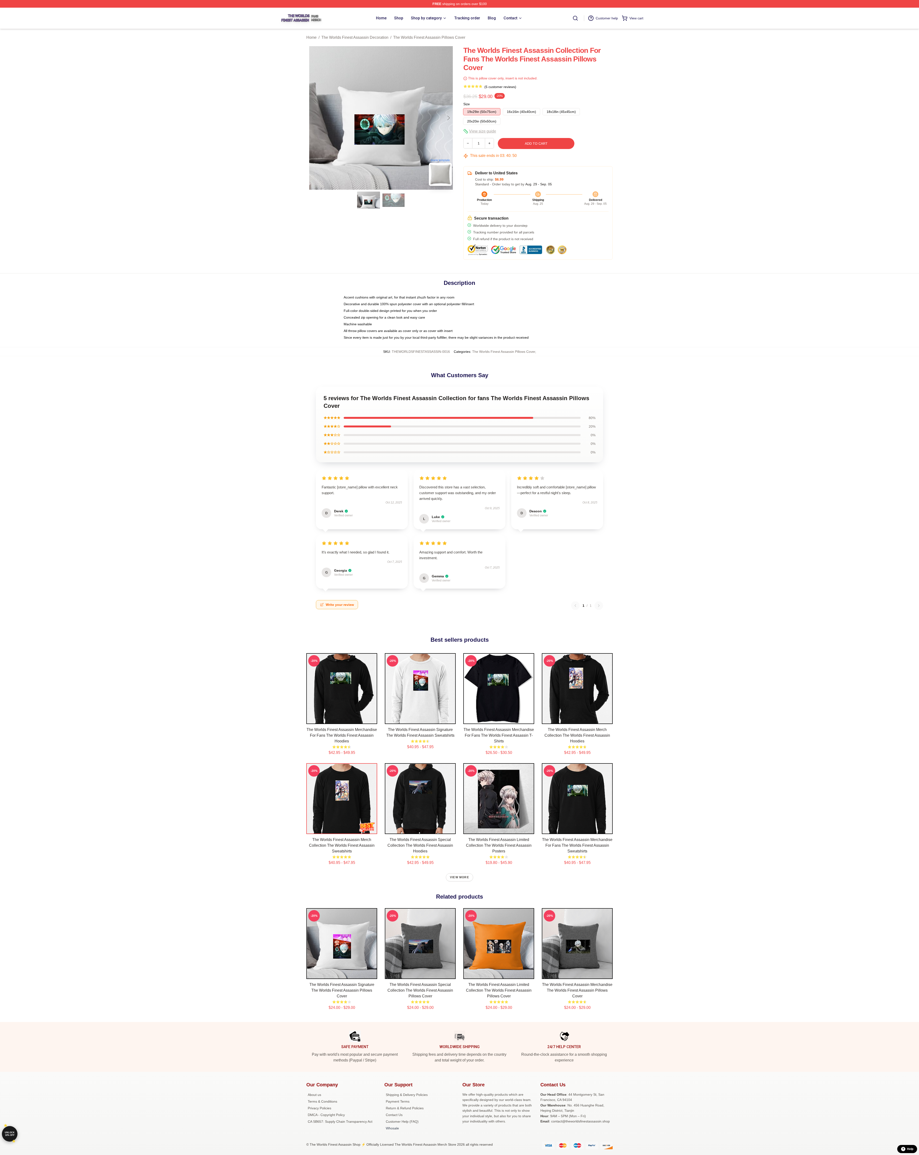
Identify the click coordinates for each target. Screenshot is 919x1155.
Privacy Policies (319, 1108)
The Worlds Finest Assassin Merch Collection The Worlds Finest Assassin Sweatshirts (342, 845)
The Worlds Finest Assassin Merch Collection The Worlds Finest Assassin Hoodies (577, 735)
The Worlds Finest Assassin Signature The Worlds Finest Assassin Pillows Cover (341, 990)
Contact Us (394, 1115)
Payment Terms (397, 1101)
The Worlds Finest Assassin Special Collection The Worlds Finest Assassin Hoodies (420, 845)
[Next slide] (448, 118)
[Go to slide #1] (368, 200)
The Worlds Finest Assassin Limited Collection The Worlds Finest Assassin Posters (499, 845)
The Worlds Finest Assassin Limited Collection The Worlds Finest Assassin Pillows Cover (499, 990)
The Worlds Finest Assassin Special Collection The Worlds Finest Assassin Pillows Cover (420, 990)
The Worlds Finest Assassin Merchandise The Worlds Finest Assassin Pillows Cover (577, 990)
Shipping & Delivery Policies (407, 1095)
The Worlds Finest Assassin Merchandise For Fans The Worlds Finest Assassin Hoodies (342, 735)
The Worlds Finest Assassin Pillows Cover (429, 37)
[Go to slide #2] (393, 200)
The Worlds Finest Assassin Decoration (354, 37)
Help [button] (910, 1149)
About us (314, 1095)
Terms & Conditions (322, 1101)
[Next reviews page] (598, 605)
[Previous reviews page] (575, 605)
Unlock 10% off (10, 1133)
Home (311, 37)
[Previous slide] (314, 118)
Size (466, 104)
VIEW (342, 719)
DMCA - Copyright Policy (326, 1115)
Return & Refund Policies (405, 1108)
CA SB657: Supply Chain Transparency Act (340, 1121)
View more (459, 877)
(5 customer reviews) (500, 87)
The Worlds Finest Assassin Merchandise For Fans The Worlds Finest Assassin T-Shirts (499, 735)
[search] (575, 18)
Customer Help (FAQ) (402, 1121)
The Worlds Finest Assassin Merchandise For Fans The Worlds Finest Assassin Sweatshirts (577, 845)
